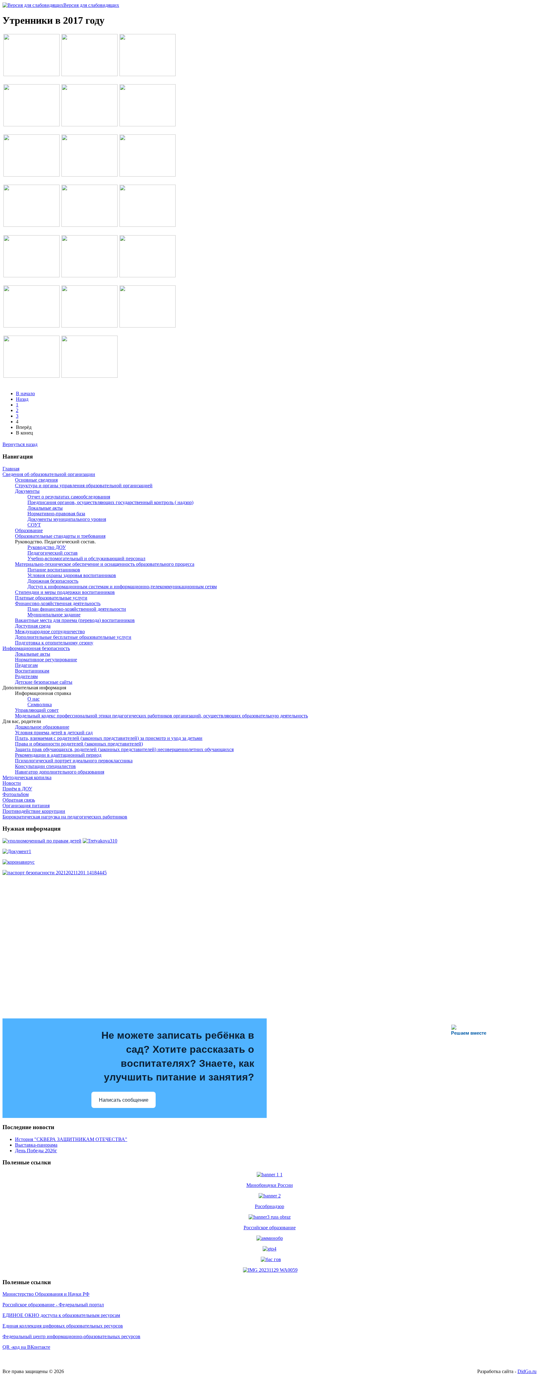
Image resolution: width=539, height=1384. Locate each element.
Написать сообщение (123, 1100)
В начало (25, 393)
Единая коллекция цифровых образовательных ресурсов (62, 1325)
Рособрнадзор (269, 1206)
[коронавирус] (18, 862)
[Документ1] (16, 851)
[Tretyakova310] (100, 840)
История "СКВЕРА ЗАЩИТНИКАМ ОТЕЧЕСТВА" (71, 1139)
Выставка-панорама (36, 1145)
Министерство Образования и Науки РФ (46, 1294)
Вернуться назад (19, 444)
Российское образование (270, 1227)
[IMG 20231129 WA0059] (270, 1270)
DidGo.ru (527, 1371)
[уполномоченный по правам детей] (41, 840)
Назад (22, 399)
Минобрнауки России (269, 1185)
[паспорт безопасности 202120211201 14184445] (54, 873)
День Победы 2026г (36, 1150)
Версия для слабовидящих (91, 5)
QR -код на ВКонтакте (26, 1347)
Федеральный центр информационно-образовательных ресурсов (71, 1336)
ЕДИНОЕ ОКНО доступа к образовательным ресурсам (61, 1315)
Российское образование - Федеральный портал (53, 1304)
